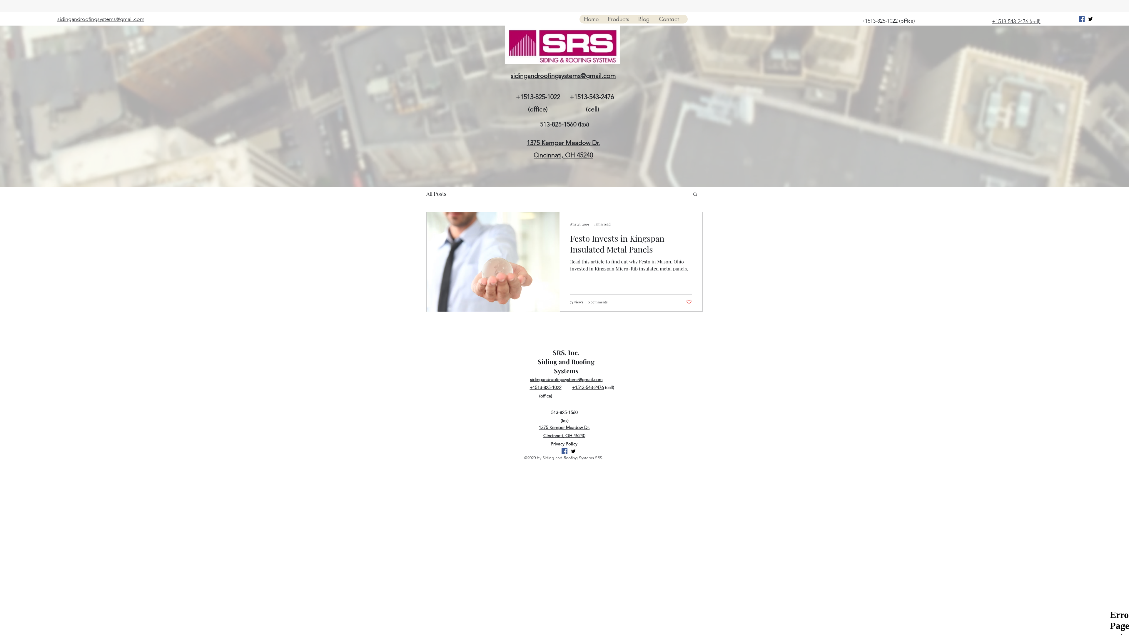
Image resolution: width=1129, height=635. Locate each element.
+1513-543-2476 (592, 97)
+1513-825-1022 (538, 97)
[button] (695, 195)
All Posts (436, 193)
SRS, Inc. (566, 352)
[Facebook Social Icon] (1082, 19)
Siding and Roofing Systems (566, 366)
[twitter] (1090, 19)
